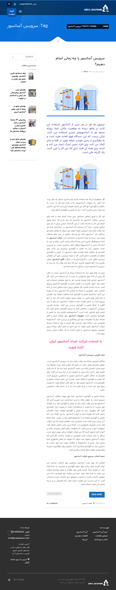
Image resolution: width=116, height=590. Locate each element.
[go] (13, 57)
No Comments (52, 504)
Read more (97, 494)
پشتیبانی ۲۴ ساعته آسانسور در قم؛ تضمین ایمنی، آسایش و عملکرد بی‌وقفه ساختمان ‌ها (18, 126)
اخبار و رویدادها (101, 539)
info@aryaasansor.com (18, 538)
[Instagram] (9, 580)
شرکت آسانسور (55, 238)
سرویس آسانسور (53, 493)
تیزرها (85, 539)
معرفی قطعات (101, 535)
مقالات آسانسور (87, 503)
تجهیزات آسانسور (76, 315)
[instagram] (15, 4)
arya (86, 72)
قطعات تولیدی (81, 535)
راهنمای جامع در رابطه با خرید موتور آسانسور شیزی (18, 109)
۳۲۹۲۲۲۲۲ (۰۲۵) (26, 4)
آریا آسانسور (82, 532)
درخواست (11, 12)
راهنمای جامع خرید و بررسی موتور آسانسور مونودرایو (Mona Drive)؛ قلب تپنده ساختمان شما (18, 145)
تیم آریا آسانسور (100, 532)
